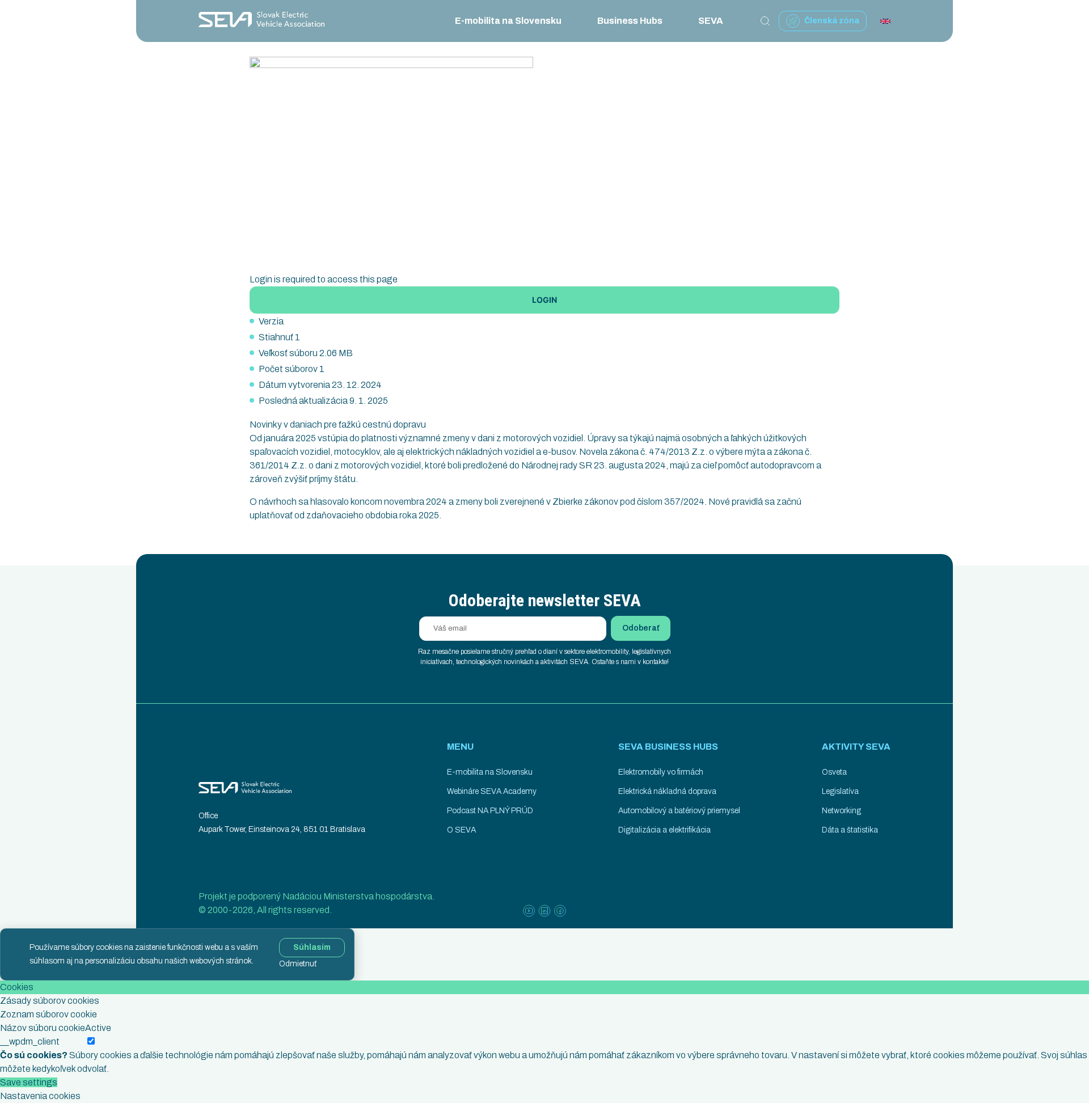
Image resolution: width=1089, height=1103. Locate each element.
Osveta (834, 772)
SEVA (710, 21)
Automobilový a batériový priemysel (679, 810)
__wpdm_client (30, 1041)
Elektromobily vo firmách (660, 772)
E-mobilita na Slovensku (508, 21)
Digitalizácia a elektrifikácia (664, 830)
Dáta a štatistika (850, 830)
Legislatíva (840, 791)
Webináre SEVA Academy (492, 791)
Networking (841, 810)
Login (544, 300)
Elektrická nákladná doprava (667, 791)
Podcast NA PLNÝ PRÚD (490, 810)
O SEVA (461, 830)
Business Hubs (629, 21)
